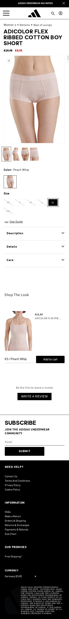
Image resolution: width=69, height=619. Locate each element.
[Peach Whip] (10, 182)
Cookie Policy (12, 489)
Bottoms (25, 25)
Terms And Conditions (17, 481)
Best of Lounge (42, 25)
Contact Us (11, 476)
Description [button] (15, 233)
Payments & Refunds (16, 529)
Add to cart (50, 359)
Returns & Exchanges (17, 525)
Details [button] (12, 246)
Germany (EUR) (20, 576)
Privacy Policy (12, 485)
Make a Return (13, 516)
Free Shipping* (13, 556)
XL (53, 202)
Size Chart (10, 534)
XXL (9, 212)
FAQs (8, 512)
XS (10, 203)
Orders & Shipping (15, 521)
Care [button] (10, 260)
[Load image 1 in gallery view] (6, 154)
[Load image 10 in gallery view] (15, 154)
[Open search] (53, 13)
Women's (10, 25)
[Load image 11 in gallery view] (25, 154)
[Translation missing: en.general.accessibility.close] (63, 3)
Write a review (34, 396)
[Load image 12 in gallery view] (34, 154)
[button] (7, 13)
